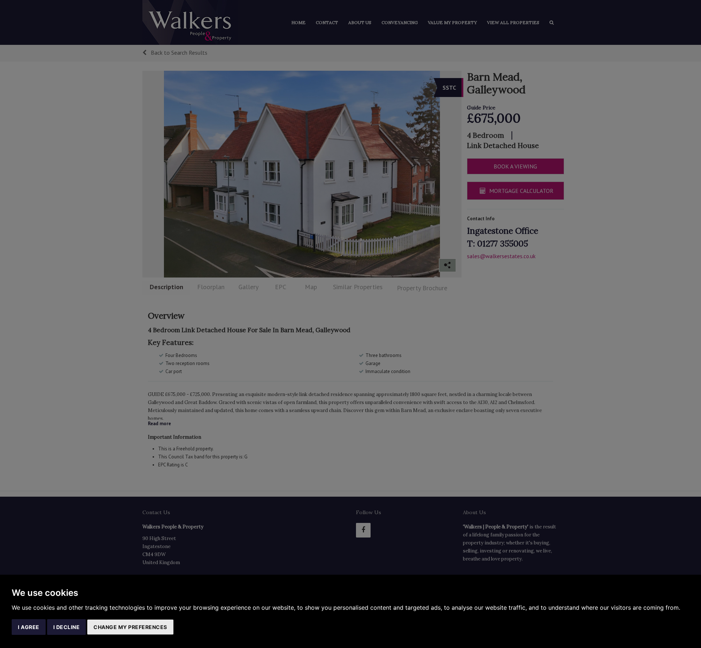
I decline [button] (66, 627)
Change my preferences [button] (130, 627)
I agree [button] (28, 627)
